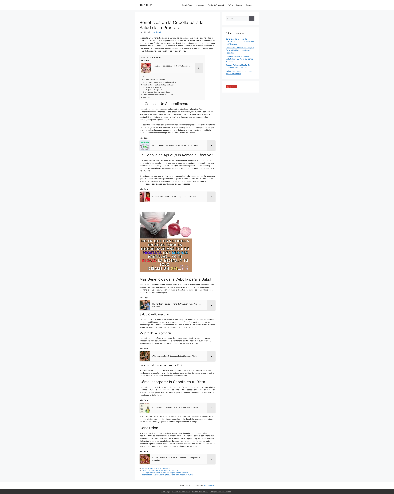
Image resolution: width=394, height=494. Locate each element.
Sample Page (187, 5)
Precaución (167, 468)
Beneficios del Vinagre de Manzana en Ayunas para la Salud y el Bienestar (240, 41)
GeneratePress (209, 485)
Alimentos (145, 468)
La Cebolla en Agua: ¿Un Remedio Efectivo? (159, 82)
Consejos (156, 470)
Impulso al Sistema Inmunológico (158, 92)
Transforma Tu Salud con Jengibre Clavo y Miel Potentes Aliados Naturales (240, 50)
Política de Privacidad (216, 5)
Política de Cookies (235, 5)
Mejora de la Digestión (154, 90)
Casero (160, 468)
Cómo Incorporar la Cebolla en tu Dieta (158, 95)
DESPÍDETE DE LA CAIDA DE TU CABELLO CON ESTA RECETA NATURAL (167, 475)
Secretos (171, 470)
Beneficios (153, 468)
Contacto (249, 5)
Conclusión (147, 97)
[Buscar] (251, 18)
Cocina (150, 470)
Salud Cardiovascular (153, 87)
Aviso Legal (200, 5)
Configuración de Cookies (220, 492)
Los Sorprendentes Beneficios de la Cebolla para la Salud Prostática (165, 473)
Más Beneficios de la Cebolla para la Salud (159, 85)
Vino (177, 470)
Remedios (164, 470)
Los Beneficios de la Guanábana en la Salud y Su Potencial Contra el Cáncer (239, 59)
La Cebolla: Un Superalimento (153, 79)
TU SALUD (146, 5)
